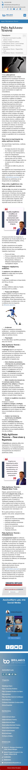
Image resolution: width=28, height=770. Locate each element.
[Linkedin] (20, 9)
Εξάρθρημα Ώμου (7, 686)
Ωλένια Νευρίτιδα (7, 705)
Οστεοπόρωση (6, 699)
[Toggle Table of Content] (23, 35)
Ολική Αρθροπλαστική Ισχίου (10, 727)
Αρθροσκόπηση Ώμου (8, 717)
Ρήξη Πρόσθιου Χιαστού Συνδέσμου (12, 697)
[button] (24, 15)
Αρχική (2, 21)
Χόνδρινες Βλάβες (7, 736)
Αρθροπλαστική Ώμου (8, 722)
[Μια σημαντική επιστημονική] (10, 628)
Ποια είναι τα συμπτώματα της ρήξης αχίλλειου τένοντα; (12, 38)
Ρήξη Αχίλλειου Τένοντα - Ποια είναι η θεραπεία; (12, 46)
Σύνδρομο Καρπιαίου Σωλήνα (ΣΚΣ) (12, 702)
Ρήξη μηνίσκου (6, 694)
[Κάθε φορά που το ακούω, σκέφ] (10, 620)
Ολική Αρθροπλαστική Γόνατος (11, 725)
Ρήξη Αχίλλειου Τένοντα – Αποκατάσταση (13, 52)
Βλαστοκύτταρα (6, 733)
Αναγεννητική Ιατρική (8, 730)
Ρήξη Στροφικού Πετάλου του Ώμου (12, 691)
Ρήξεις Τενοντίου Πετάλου (9, 688)
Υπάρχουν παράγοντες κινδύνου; (11, 41)
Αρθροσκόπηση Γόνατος (9, 719)
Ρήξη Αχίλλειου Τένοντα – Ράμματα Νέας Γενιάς (13, 50)
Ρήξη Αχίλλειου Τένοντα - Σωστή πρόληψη (13, 43)
